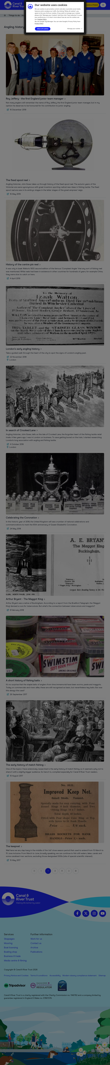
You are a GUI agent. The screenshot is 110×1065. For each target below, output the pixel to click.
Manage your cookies (73, 28)
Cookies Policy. (42, 19)
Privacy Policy (39, 23)
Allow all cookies (42, 29)
